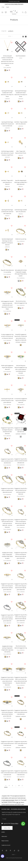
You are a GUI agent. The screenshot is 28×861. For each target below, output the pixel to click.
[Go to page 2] (22, 785)
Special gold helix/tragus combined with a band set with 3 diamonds (7, 211)
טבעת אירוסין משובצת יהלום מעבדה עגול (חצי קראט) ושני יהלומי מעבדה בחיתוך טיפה (7, 648)
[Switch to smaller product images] (25, 36)
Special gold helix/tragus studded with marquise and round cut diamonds (7, 123)
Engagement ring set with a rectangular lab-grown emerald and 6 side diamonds (7, 430)
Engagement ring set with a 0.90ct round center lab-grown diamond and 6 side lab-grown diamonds (20, 680)
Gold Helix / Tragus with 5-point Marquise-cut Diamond (7, 182)
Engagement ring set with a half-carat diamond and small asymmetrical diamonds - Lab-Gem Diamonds (7, 523)
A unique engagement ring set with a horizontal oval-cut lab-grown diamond (7, 336)
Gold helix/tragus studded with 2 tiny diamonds (21, 210)
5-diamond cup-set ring (20, 239)
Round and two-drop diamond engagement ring (21, 302)
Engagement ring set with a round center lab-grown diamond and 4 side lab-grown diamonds (7, 713)
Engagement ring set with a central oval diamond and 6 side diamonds (20, 460)
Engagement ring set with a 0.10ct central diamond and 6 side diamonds (20, 712)
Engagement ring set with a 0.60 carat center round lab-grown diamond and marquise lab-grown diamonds (7, 681)
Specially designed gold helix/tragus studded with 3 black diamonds (20, 182)
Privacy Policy (14, 823)
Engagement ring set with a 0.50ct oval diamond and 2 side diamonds (7, 460)
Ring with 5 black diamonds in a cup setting (7, 271)
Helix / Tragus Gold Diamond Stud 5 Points (20, 152)
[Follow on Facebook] (2, 850)
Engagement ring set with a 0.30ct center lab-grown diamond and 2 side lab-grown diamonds (7, 586)
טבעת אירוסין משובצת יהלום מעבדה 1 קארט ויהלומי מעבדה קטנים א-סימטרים (7, 555)
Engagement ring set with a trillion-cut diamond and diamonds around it (7, 490)
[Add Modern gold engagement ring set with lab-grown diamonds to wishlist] (11, 352)
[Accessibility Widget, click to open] (2, 856)
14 (18, 785)
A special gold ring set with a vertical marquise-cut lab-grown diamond (7, 400)
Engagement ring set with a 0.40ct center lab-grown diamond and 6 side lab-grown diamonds (20, 617)
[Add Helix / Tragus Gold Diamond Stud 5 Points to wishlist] (25, 138)
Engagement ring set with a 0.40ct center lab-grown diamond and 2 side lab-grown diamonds (7, 617)
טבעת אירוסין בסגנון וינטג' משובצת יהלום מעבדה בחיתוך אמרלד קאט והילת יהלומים (21, 272)
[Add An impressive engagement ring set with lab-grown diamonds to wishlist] (25, 385)
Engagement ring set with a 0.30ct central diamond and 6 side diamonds (20, 772)
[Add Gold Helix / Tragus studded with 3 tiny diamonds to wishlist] (25, 108)
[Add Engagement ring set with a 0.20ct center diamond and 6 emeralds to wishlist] (25, 728)
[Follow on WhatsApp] (18, 850)
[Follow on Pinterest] (10, 850)
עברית (3, 7)
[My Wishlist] (6, 12)
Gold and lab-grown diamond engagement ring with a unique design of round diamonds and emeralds (21, 369)
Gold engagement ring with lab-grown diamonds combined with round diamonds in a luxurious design (7, 305)
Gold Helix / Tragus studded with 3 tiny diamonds (20, 123)
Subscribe (7, 828)
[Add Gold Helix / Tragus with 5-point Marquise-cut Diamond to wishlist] (11, 167)
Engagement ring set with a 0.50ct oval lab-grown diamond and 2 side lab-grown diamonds (20, 522)
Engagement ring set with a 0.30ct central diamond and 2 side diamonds (7, 772)
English (7, 7)
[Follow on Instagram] (6, 850)
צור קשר (18, 802)
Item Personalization (21, 56)
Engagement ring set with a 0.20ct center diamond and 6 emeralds (20, 743)
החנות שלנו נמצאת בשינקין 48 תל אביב (14, 4)
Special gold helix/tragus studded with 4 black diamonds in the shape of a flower (20, 93)
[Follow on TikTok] (14, 850)
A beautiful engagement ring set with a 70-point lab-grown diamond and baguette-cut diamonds (20, 337)
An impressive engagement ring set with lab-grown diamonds (20, 400)
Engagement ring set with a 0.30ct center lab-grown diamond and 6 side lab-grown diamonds (20, 586)
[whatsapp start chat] (24, 824)
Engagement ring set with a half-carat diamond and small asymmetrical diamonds (20, 491)
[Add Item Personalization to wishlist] (25, 42)
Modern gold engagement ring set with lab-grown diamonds (7, 367)
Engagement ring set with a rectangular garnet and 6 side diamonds (20, 429)
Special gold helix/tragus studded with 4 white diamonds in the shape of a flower (7, 93)
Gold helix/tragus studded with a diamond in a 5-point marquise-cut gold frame (7, 153)
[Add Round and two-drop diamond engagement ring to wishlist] (25, 288)
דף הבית (4, 31)
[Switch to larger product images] (23, 36)
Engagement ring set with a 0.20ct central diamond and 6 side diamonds (7, 743)
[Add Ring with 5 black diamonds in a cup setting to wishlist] (11, 257)
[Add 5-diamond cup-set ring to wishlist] (25, 225)
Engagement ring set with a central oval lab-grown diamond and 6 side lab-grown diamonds (20, 555)
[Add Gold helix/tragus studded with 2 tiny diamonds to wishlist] (25, 196)
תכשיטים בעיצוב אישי (8, 800)
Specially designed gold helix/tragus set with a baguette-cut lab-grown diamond (7, 241)
